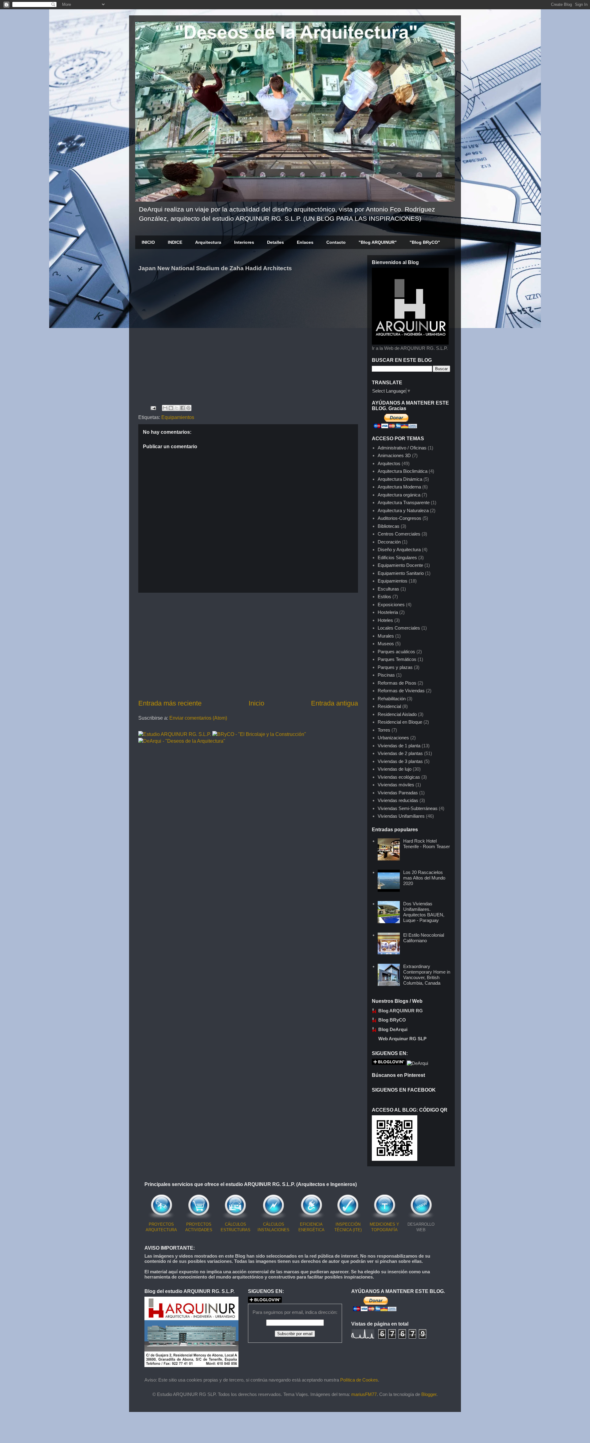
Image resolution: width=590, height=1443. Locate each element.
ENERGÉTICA (311, 1230)
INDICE (175, 242)
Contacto (336, 242)
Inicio (256, 703)
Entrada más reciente (170, 703)
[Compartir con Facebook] (182, 408)
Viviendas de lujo (394, 769)
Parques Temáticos (397, 659)
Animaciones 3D (394, 455)
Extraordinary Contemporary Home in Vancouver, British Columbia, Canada (426, 975)
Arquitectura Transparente (404, 502)
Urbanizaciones (393, 737)
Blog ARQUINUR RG (400, 1010)
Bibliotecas (388, 526)
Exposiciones (391, 604)
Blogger (428, 1394)
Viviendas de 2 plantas (400, 753)
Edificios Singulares (397, 557)
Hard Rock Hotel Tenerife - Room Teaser (426, 843)
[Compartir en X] (177, 408)
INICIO (148, 242)
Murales (386, 635)
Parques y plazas (395, 667)
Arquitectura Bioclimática (402, 471)
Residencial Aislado (397, 714)
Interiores (244, 242)
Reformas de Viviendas (401, 690)
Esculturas (388, 588)
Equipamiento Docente (400, 565)
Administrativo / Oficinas (402, 447)
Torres (384, 730)
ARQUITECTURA (161, 1230)
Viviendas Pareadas (398, 792)
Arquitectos (389, 463)
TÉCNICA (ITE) (348, 1230)
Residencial (389, 706)
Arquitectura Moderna (399, 486)
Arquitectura (208, 242)
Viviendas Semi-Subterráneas (408, 808)
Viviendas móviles (396, 784)
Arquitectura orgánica (399, 494)
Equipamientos (177, 417)
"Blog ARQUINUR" (378, 242)
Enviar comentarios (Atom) (198, 718)
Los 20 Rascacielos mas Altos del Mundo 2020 (424, 878)
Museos (386, 643)
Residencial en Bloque (400, 722)
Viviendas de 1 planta (399, 745)
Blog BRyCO (392, 1019)
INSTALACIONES (273, 1230)
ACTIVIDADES (198, 1230)
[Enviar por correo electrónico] (165, 408)
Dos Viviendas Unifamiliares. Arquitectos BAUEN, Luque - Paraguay (423, 912)
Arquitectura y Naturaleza (403, 510)
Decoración (389, 541)
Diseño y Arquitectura (399, 549)
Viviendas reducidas (398, 800)
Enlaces (305, 242)
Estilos (384, 596)
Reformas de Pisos (397, 683)
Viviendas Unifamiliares (401, 816)
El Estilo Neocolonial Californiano (423, 937)
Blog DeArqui (392, 1029)
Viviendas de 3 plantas (400, 761)
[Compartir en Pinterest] (188, 408)
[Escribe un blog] (171, 408)
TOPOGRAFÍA (384, 1230)
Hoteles (385, 620)
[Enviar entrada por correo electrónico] (152, 407)
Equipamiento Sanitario (401, 573)
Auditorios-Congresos (399, 518)
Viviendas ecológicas (399, 777)
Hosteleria (388, 612)
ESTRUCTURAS (235, 1230)
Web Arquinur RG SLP (402, 1038)
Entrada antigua (334, 703)
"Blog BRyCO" (425, 242)
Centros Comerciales (399, 533)
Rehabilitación (392, 698)
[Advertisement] (248, 646)
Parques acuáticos (396, 651)
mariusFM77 (364, 1394)
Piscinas (386, 675)
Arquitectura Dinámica (400, 479)
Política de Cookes (359, 1379)
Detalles (275, 242)
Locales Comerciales (399, 628)
